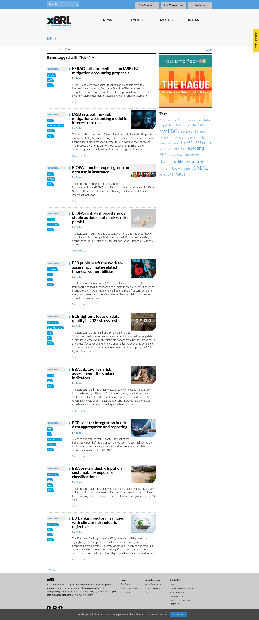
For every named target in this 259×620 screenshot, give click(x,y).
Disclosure (182, 125)
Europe (203, 132)
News (107, 20)
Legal (172, 584)
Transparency (165, 169)
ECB (50, 333)
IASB (50, 80)
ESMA (182, 132)
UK (174, 168)
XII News (177, 174)
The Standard (147, 5)
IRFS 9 (51, 130)
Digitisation (166, 125)
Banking (52, 322)
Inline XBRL (186, 142)
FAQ (147, 592)
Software (172, 155)
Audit (174, 120)
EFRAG (51, 74)
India (176, 143)
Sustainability (171, 161)
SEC (163, 154)
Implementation (166, 143)
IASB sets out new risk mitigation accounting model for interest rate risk (100, 118)
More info (161, 614)
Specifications (152, 580)
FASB (162, 138)
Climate (52, 269)
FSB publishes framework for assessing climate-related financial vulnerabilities (97, 267)
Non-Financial (165, 149)
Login (209, 49)
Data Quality (55, 327)
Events (137, 20)
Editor (79, 78)
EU (49, 338)
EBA (50, 380)
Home (50, 49)
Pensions (53, 224)
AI (160, 120)
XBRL (202, 168)
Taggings (166, 20)
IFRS (200, 137)
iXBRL (205, 143)
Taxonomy (194, 161)
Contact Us (175, 580)
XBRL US (164, 174)
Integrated (54, 439)
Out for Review (152, 588)
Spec (180, 155)
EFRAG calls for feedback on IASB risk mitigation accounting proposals (105, 70)
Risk (50, 85)
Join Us (193, 20)
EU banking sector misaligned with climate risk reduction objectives (98, 522)
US (193, 168)
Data (50, 174)
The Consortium (173, 5)
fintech (170, 138)
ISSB (198, 142)
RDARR (51, 444)
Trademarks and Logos (181, 588)
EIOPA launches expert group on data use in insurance (100, 169)
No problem (178, 614)
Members (125, 592)
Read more (78, 102)
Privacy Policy (177, 592)
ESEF (163, 132)
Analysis (166, 121)
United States (183, 169)
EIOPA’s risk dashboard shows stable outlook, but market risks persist (100, 217)
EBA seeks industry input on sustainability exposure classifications (97, 472)
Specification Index (154, 584)
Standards (192, 155)
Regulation (178, 149)
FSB (49, 279)
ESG (49, 274)
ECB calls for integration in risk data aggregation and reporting (99, 424)
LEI (210, 143)
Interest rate (55, 125)
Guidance (200, 5)
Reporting (194, 148)
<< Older (51, 569)
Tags (59, 49)
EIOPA (51, 179)
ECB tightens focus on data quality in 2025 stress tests (96, 318)
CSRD (199, 121)
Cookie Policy (176, 596)
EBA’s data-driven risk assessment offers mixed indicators (93, 373)
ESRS (189, 132)
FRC (176, 138)
